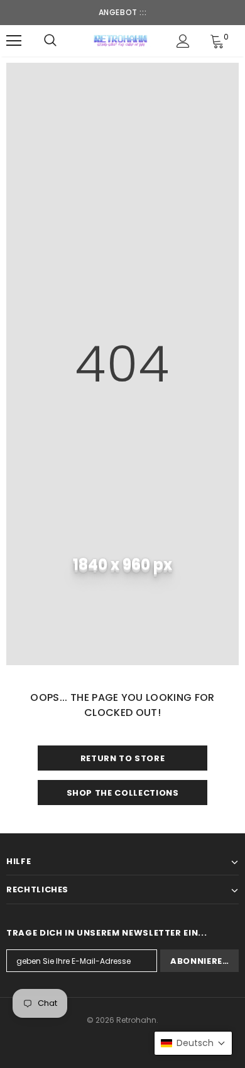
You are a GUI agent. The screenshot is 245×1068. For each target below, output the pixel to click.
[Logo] (121, 40)
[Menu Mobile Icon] (13, 40)
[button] (193, 1043)
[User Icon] (183, 41)
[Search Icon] (50, 41)
